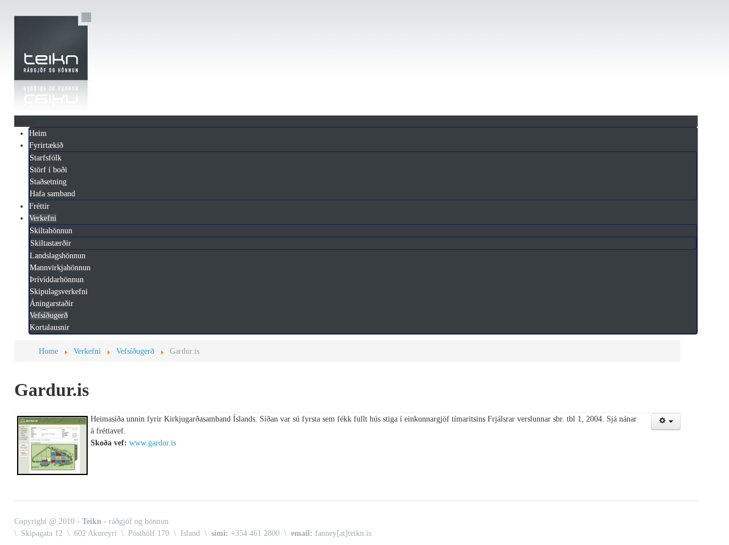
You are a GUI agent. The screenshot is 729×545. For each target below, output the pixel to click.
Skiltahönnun (51, 230)
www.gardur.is (152, 443)
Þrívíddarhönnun (57, 279)
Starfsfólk (46, 158)
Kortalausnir (49, 327)
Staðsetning (48, 181)
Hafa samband (52, 193)
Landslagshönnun (57, 255)
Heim (38, 133)
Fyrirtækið (46, 145)
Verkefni (42, 218)
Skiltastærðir (50, 243)
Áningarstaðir (51, 303)
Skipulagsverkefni (59, 291)
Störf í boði (48, 170)
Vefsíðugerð (49, 315)
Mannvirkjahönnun (60, 267)
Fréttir (39, 206)
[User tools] (666, 421)
